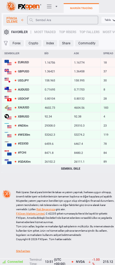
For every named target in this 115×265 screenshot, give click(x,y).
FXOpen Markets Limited (30, 213)
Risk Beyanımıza (45, 209)
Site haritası (23, 251)
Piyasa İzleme (12, 20)
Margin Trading (81, 8)
